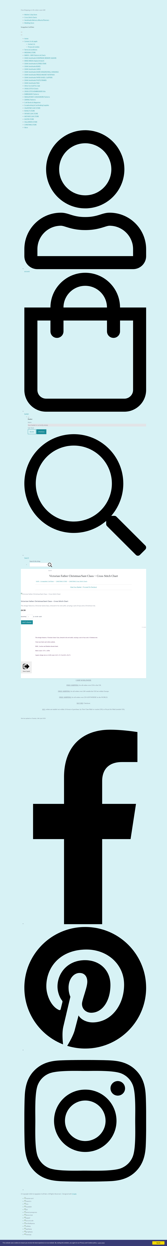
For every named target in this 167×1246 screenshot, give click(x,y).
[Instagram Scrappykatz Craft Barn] (85, 1190)
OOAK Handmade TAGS (31, 83)
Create (74, 1194)
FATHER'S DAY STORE (31, 114)
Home (26, 39)
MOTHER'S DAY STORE (31, 116)
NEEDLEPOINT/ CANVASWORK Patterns (37, 97)
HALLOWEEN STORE (30, 122)
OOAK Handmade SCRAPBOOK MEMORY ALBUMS (40, 58)
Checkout (41, 432)
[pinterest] (85, 1050)
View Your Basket (75, 587)
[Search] (50, 565)
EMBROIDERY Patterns (31, 94)
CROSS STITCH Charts (31, 89)
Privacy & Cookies (33, 47)
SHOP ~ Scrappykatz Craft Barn (45, 581)
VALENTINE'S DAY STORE (32, 108)
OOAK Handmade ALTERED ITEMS (35, 64)
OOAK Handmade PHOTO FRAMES (35, 80)
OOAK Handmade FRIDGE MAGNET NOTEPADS (39, 75)
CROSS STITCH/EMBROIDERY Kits (35, 91)
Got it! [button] (158, 1243)
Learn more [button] (101, 1243)
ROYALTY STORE (29, 111)
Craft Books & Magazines (32, 102)
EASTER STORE (29, 119)
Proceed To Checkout (90, 587)
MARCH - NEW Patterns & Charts (35, 55)
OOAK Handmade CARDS (32, 69)
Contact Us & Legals (30, 41)
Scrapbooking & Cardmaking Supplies (36, 105)
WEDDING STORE (30, 52)
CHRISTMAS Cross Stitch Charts (78, 581)
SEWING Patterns (30, 100)
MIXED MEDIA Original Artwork (34, 61)
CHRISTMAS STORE (30, 125)
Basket (32, 432)
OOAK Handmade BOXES (32, 66)
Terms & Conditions (30, 50)
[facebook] (85, 924)
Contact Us (31, 44)
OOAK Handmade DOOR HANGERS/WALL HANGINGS (41, 72)
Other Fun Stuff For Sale (32, 86)
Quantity (23, 616)
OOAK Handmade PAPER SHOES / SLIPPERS (38, 77)
